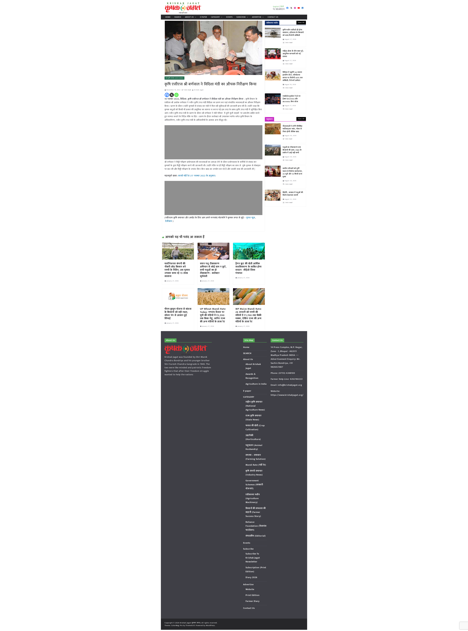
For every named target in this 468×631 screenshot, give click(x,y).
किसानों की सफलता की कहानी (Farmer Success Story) (256, 512)
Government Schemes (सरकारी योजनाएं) (254, 484)
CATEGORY (215, 17)
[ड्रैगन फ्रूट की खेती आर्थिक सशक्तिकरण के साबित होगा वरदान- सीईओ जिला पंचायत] (249, 244)
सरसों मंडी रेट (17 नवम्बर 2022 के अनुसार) (197, 176)
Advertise (256, 17)
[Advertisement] (213, 142)
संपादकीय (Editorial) (256, 536)
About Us (189, 17)
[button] (195, 17)
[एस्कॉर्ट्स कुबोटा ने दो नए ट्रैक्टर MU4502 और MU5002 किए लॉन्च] (273, 103)
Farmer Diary (252, 601)
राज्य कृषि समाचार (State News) (174, 78)
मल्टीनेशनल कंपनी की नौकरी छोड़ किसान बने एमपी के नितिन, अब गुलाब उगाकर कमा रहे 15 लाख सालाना (177, 269)
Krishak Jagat (199, 90)
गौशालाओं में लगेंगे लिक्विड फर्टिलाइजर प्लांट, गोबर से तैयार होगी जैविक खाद (292, 129)
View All (301, 22)
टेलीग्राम (169, 221)
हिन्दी (282, 6)
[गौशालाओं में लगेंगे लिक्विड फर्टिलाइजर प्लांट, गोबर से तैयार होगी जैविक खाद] (273, 133)
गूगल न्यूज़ (250, 218)
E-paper (203, 17)
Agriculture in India (256, 384)
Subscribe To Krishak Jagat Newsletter (253, 558)
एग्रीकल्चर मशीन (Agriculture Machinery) (253, 498)
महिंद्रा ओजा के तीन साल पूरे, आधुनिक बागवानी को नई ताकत (293, 54)
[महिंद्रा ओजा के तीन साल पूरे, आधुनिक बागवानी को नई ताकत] (273, 58)
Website (250, 589)
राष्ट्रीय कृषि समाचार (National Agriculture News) (255, 406)
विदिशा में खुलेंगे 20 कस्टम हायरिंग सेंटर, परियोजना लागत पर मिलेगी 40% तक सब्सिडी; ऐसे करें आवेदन (293, 76)
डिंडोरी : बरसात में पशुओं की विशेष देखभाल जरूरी (293, 194)
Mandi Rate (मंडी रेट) (256, 465)
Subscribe (241, 17)
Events (229, 17)
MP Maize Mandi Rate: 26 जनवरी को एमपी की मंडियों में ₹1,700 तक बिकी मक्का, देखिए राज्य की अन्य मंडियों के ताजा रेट (248, 315)
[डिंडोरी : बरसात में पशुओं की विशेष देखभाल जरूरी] (273, 198)
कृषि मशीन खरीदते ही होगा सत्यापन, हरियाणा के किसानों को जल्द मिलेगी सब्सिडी (293, 33)
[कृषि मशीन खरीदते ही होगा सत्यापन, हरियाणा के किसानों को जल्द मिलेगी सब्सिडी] (273, 37)
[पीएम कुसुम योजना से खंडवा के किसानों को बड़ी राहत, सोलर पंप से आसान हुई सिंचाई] (178, 290)
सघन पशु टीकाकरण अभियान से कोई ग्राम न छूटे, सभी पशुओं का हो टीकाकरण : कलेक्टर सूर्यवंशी (213, 269)
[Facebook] (167, 95)
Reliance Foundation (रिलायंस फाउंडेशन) (256, 526)
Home (168, 17)
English (276, 6)
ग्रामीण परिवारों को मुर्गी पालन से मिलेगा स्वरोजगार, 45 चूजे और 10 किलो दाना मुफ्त (293, 172)
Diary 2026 (251, 577)
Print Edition (252, 595)
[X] (172, 95)
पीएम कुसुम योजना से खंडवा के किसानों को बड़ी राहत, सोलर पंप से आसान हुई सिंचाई (178, 313)
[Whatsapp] (176, 95)
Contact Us (273, 17)
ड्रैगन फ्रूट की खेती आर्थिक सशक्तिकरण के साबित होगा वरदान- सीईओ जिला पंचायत (248, 268)
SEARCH (177, 17)
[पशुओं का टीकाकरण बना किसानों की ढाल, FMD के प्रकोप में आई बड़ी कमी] (273, 154)
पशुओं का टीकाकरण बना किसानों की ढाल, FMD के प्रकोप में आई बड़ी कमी (292, 150)
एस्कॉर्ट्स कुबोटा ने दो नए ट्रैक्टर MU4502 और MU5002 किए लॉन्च (292, 99)
